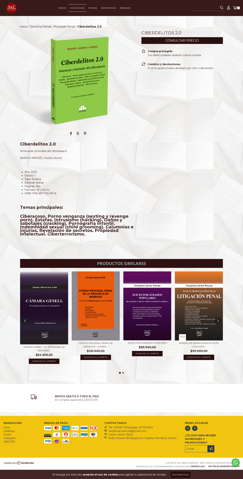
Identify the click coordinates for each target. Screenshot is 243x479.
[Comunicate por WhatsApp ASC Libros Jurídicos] (235, 462)
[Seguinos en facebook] (194, 428)
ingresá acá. (198, 466)
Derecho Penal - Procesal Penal (52, 26)
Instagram (108, 8)
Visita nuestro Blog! (121, 434)
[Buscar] (221, 8)
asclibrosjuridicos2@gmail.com (127, 431)
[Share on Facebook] (71, 133)
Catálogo (77, 8)
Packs (93, 8)
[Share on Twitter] (78, 133)
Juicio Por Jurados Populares (147, 343)
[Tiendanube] (19, 464)
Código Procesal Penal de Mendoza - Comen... (96, 345)
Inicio (62, 8)
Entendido (180, 474)
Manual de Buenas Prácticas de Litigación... (199, 345)
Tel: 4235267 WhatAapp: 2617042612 (131, 427)
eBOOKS (125, 8)
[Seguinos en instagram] (187, 428)
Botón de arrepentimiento (223, 466)
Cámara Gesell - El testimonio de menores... (44, 349)
